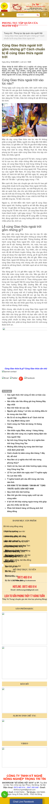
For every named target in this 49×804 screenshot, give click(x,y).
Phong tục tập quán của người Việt (28, 33)
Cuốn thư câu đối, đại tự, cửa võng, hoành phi (16, 543)
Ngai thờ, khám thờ (13, 566)
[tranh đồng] (24, 662)
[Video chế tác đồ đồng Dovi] (24, 757)
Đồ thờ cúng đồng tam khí (14, 531)
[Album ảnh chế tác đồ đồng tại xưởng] (24, 730)
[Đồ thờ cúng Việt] (2, 14)
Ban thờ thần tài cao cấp (18, 407)
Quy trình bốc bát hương (18, 492)
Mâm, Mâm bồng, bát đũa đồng (18, 560)
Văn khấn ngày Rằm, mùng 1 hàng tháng (25, 430)
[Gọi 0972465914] (4, 794)
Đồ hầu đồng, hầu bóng (13, 546)
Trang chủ (8, 33)
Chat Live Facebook (23, 801)
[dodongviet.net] (24, 628)
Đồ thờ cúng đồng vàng (13, 526)
